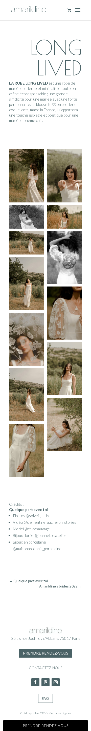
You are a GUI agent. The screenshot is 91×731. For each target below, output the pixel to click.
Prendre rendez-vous (45, 653)
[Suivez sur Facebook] (35, 682)
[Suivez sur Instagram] (56, 682)
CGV (43, 713)
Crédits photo (29, 713)
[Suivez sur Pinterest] (45, 682)
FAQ (45, 698)
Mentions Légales (60, 713)
